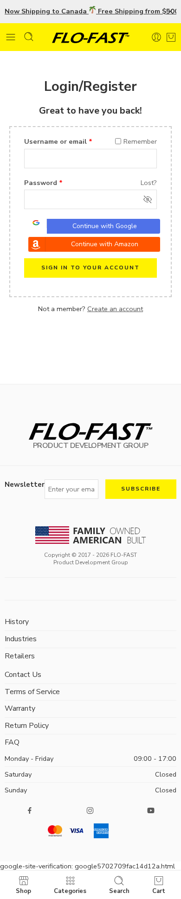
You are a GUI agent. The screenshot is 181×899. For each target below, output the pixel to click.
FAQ (12, 742)
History (17, 622)
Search (119, 890)
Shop (23, 890)
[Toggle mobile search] (29, 37)
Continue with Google (104, 226)
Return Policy (27, 725)
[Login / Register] (156, 37)
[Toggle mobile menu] (11, 37)
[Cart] (171, 35)
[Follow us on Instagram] (90, 810)
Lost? (149, 182)
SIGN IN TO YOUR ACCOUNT (90, 267)
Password (43, 182)
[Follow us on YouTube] (151, 810)
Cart (158, 890)
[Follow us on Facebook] (29, 810)
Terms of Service (32, 692)
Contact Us (23, 674)
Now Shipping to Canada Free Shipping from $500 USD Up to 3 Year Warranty (90, 11)
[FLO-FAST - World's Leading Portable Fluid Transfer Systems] (90, 37)
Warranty (20, 708)
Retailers (20, 656)
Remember (140, 141)
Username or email (58, 141)
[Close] (170, 11)
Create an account (115, 308)
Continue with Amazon (104, 244)
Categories (70, 890)
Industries (21, 639)
